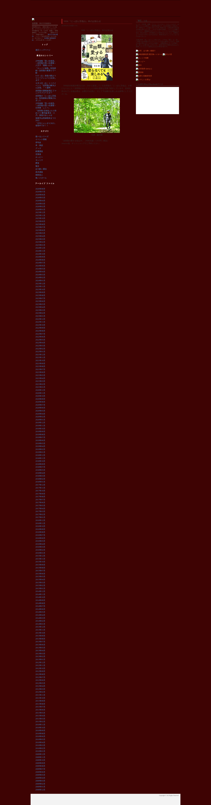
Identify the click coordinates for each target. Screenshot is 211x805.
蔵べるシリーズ (42, 136)
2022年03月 (40, 346)
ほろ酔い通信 (41, 169)
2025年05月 (40, 233)
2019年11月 (40, 425)
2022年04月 (40, 343)
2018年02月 (40, 479)
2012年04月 (40, 686)
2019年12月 (40, 422)
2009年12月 (40, 754)
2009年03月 (40, 781)
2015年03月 (40, 582)
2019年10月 (40, 429)
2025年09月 (40, 221)
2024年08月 (40, 260)
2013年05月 (40, 648)
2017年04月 (40, 508)
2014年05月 (40, 612)
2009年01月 (40, 787)
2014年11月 (40, 594)
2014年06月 (40, 609)
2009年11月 (40, 757)
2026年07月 (40, 192)
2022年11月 (40, 322)
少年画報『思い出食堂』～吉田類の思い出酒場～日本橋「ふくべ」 (45, 105)
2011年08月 (40, 704)
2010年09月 (40, 730)
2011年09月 (40, 701)
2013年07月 (40, 642)
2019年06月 (40, 440)
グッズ (38, 148)
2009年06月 (40, 772)
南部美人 (39, 175)
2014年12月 (40, 591)
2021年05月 (40, 375)
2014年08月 (40, 603)
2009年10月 (40, 760)
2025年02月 (40, 242)
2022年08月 (40, 331)
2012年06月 (40, 680)
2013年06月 (40, 645)
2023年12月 (40, 283)
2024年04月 (40, 272)
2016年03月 (40, 547)
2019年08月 (40, 434)
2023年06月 (40, 301)
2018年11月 (40, 458)
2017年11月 (40, 488)
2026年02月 (40, 206)
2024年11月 (40, 251)
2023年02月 (40, 313)
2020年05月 (40, 411)
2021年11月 (40, 357)
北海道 (38, 154)
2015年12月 (40, 556)
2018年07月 (40, 467)
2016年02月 (40, 550)
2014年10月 (40, 597)
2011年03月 (40, 719)
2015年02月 (40, 585)
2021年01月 (40, 387)
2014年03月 (40, 618)
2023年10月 (40, 289)
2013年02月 (40, 656)
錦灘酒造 (39, 151)
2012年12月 (40, 662)
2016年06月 (40, 538)
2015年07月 (40, 571)
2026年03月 (40, 204)
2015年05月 (40, 576)
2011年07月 (40, 707)
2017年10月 (40, 491)
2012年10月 (40, 668)
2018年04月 (40, 473)
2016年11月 (40, 523)
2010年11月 (40, 724)
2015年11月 (40, 559)
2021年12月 (40, 354)
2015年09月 (40, 565)
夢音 (37, 163)
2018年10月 (40, 461)
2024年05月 (40, 269)
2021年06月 (40, 372)
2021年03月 (40, 381)
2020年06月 (40, 408)
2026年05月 (40, 198)
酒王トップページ (42, 50)
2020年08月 (40, 402)
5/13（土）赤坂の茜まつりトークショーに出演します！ (45, 78)
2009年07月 (40, 769)
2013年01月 (40, 659)
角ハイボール (41, 178)
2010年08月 (40, 733)
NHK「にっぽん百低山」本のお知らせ (82, 21)
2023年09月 (40, 292)
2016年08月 (40, 532)
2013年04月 (40, 650)
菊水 (37, 166)
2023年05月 (40, 304)
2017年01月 (40, 517)
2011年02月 (40, 721)
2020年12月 (40, 390)
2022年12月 (40, 319)
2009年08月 (40, 766)
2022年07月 (40, 334)
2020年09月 (40, 399)
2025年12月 (40, 212)
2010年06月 (40, 736)
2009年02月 (40, 784)
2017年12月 (40, 485)
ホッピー (39, 157)
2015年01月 (40, 588)
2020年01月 (40, 420)
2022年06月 (40, 337)
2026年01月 (40, 209)
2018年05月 (40, 470)
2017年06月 (40, 502)
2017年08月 (40, 497)
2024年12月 (40, 248)
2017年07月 (40, 500)
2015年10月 (40, 562)
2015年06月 (40, 574)
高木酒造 (39, 172)
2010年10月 (40, 728)
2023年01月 (40, 316)
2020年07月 (40, 405)
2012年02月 (40, 692)
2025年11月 (40, 215)
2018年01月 (40, 482)
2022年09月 (40, 328)
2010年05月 (40, 739)
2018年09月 (40, 464)
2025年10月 (40, 218)
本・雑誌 (39, 145)
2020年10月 (40, 396)
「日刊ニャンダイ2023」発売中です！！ (45, 124)
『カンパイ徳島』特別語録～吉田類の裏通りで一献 (45, 70)
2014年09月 (40, 600)
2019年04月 (40, 446)
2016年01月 (40, 553)
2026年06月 (40, 195)
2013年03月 (40, 653)
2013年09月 (40, 636)
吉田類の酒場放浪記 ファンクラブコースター (45, 92)
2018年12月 (40, 455)
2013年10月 (40, 633)
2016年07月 (40, 535)
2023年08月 (40, 295)
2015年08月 (40, 568)
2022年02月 (40, 349)
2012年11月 (40, 665)
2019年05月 (40, 443)
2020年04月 (40, 414)
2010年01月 (40, 751)
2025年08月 (40, 224)
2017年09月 (40, 494)
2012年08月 (40, 674)
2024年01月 (40, 280)
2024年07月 (40, 263)
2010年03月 (40, 745)
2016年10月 (40, 526)
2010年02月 (40, 748)
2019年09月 (40, 431)
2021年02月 (40, 384)
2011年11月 (40, 695)
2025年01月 (40, 245)
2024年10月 (40, 254)
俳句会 (38, 142)
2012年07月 (40, 677)
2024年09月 (40, 257)
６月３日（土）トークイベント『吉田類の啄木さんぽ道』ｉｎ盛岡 (45, 85)
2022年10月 (40, 325)
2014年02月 (40, 621)
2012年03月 (40, 689)
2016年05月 (40, 541)
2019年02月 (40, 449)
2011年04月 (40, 716)
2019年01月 (40, 452)
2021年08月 (40, 366)
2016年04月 (40, 544)
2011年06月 (40, 710)
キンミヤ (39, 160)
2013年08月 (40, 639)
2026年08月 (40, 189)
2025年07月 (40, 227)
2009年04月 (40, 778)
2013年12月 (40, 627)
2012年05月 (40, 683)
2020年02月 (40, 417)
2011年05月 (40, 713)
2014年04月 (40, 615)
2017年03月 (40, 511)
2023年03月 (40, 310)
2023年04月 (40, 307)
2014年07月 (40, 606)
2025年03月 (40, 239)
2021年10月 (40, 360)
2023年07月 (40, 298)
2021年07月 (40, 369)
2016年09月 (40, 529)
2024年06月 (40, 266)
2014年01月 (40, 624)
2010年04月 (40, 742)
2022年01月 (40, 351)
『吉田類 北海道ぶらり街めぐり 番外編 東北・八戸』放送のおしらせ (45, 113)
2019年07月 (40, 437)
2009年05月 (40, 775)
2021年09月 (40, 363)
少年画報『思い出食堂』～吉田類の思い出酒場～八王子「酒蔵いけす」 (45, 63)
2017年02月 (40, 514)
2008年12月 (40, 790)
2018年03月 (40, 476)
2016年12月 (40, 520)
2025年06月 (40, 230)
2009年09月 (40, 763)
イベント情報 (41, 139)
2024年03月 (40, 275)
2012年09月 (40, 671)
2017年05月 (40, 505)
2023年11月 (40, 286)
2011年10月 (40, 698)
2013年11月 (40, 630)
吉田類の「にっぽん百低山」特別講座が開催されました (45, 98)
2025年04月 (40, 236)
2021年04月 (40, 378)
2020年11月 (40, 393)
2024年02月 (40, 277)
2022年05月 (40, 340)
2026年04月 (40, 201)
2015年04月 (40, 579)
